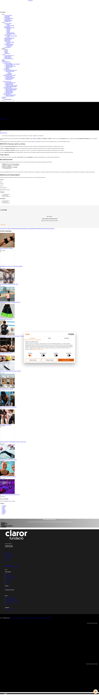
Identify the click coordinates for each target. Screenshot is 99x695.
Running (8, 43)
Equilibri (31, 228)
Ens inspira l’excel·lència (10, 77)
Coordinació (12, 228)
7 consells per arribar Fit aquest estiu (6, 388)
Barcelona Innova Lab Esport (10, 577)
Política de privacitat (14, 617)
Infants (3, 509)
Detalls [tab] (49, 338)
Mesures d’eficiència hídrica (11, 89)
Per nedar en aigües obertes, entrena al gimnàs (8, 459)
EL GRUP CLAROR (7, 62)
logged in (6, 501)
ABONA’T (4, 97)
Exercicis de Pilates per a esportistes (6, 248)
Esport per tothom (9, 76)
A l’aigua (4, 505)
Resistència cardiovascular (46, 228)
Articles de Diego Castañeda (5, 228)
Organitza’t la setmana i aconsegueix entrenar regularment (10, 370)
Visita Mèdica (7, 53)
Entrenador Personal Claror (9, 27)
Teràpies (6, 52)
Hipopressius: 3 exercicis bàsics (5, 424)
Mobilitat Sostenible (9, 91)
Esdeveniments (7, 26)
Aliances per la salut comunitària (11, 85)
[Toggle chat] (95, 691)
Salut (3, 513)
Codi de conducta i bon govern (11, 70)
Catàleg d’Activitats (10, 25)
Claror (9, 72)
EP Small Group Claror (11, 33)
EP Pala (8, 31)
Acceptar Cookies (66, 360)
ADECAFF (7, 573)
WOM (8, 36)
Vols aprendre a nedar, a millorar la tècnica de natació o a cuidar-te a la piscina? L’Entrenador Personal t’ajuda (20, 336)
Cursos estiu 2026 (8, 56)
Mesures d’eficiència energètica (11, 88)
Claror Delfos (7, 16)
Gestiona (7, 581)
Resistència (40, 228)
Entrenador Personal (18, 228)
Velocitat (52, 228)
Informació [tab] (67, 338)
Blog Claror (2, 132)
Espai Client (30, 0)
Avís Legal (20, 617)
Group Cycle (9, 46)
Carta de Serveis (9, 79)
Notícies (3, 60)
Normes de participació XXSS (35, 617)
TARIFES (3, 524)
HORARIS (3, 522)
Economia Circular (9, 92)
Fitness (6, 132)
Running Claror (7, 41)
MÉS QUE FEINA (6, 93)
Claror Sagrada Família (9, 18)
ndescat (7, 583)
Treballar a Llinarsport (10, 95)
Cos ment (4, 506)
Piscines (3, 48)
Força (37, 228)
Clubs (3, 14)
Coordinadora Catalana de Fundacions (12, 601)
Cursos (3, 54)
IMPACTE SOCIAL (7, 81)
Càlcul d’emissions (9, 90)
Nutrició (3, 511)
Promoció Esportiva (9, 83)
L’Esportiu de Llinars (8, 20)
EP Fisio (8, 29)
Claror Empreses (8, 47)
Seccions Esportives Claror (10, 82)
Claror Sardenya (7, 19)
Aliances (7, 68)
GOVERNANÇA (6, 69)
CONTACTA (3, 527)
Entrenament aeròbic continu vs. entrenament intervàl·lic (10, 302)
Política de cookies (26, 617)
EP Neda (8, 30)
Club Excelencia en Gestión (10, 599)
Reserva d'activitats (7, 0)
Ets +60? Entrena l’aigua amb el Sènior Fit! (8, 476)
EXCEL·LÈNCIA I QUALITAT (9, 75)
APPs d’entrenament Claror (10, 37)
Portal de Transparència (10, 71)
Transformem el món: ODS (11, 66)
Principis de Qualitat (9, 78)
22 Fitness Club (7, 21)
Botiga (26, 0)
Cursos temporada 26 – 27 (9, 55)
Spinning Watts (9, 45)
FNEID (6, 579)
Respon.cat (7, 603)
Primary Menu (2, 12)
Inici (1, 0)
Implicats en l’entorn (9, 84)
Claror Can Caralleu (8, 15)
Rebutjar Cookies (33, 360)
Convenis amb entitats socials (11, 86)
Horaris (8, 24)
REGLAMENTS (4, 523)
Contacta (13, 0)
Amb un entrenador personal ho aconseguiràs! (8, 406)
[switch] (43, 355)
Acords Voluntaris (8, 565)
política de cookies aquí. (37, 349)
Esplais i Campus (8, 57)
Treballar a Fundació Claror (11, 94)
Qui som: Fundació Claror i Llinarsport (13, 63)
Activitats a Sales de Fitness (12, 35)
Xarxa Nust (7, 587)
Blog (3, 59)
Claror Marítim (7, 17)
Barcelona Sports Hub (9, 575)
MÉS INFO (3, 224)
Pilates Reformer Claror (9, 58)
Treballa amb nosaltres (9, 556)
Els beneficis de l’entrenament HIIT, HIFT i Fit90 (9, 284)
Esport (3, 507)
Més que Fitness (8, 554)
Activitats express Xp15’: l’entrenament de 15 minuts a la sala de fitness (13, 441)
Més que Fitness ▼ (5, 61)
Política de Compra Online (46, 617)
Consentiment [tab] (32, 338)
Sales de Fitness (7, 34)
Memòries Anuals (9, 67)
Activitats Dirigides (8, 23)
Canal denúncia (8, 74)
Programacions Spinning (9, 44)
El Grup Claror (7, 552)
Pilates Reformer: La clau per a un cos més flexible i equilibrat (11, 266)
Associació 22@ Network (10, 597)
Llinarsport (10, 73)
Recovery (6, 51)
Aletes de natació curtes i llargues (6, 319)
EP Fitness (9, 28)
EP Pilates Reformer (10, 32)
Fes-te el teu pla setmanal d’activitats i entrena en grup (9, 494)
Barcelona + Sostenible (9, 609)
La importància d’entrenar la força (6, 352)
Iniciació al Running (10, 42)
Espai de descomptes (20, 0)
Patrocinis (6, 559)
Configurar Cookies (49, 360)
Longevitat (4, 510)
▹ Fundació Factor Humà (9, 589)
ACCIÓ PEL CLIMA (7, 87)
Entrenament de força (26, 228)
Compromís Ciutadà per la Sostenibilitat (12, 566)
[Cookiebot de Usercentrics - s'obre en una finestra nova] (69, 334)
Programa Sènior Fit (8, 38)
